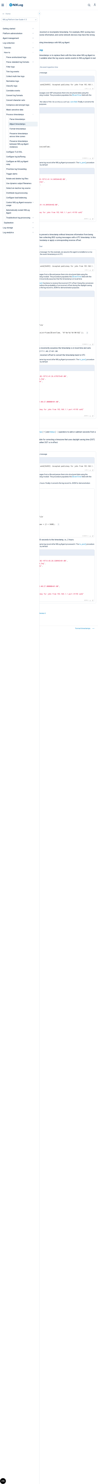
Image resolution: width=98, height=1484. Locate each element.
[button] (5, 5)
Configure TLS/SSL (14, 152)
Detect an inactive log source (18, 188)
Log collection (9, 43)
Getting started (9, 29)
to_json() (82, 163)
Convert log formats (14, 95)
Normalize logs (12, 81)
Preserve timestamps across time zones (19, 135)
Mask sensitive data (14, 110)
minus (52, 432)
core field (73, 102)
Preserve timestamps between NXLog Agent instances (19, 144)
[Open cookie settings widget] (3, 1481)
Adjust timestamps (17, 124)
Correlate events (13, 91)
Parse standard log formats (17, 62)
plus (40, 432)
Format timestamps (18, 129)
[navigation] (34, 29)
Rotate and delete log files (17, 178)
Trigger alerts (11, 174)
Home (8, 14)
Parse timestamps (17, 119)
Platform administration (12, 33)
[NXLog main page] (16, 5)
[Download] (90, 88)
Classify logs (11, 86)
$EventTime (76, 95)
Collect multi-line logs (15, 76)
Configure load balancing (16, 198)
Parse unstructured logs (16, 57)
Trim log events (12, 71)
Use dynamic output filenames (18, 183)
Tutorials (7, 48)
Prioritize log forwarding (16, 169)
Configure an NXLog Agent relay (17, 162)
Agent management (11, 38)
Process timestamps (15, 114)
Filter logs (10, 67)
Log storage (8, 228)
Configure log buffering (15, 157)
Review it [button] (42, 613)
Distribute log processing (16, 193)
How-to (7, 52)
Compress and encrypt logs (17, 105)
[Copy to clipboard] (92, 88)
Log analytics (8, 232)
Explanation (9, 223)
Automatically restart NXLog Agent (18, 211)
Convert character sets (15, 100)
